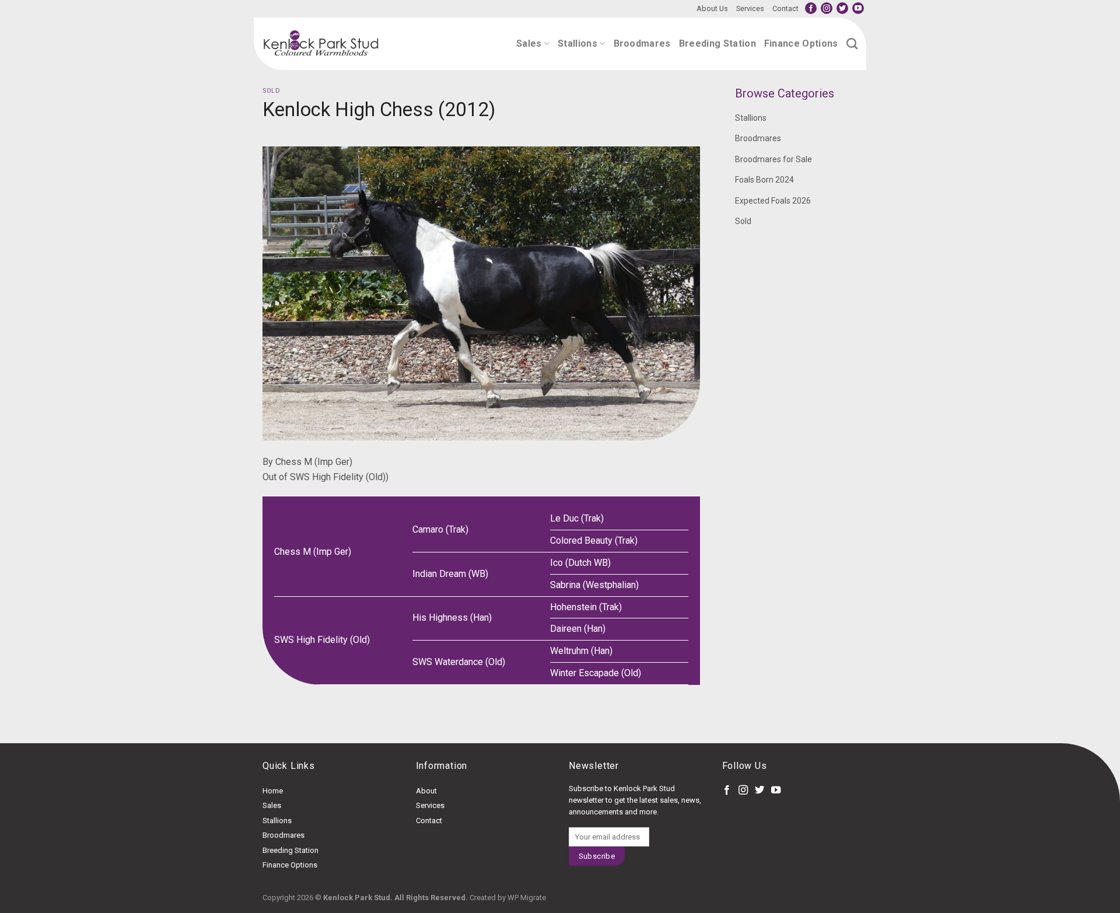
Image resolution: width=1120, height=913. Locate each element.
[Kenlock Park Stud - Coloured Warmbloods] (320, 44)
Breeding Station (717, 43)
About (426, 790)
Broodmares (642, 43)
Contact (785, 8)
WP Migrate (527, 897)
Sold (271, 91)
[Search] (852, 43)
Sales (529, 43)
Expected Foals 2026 (773, 200)
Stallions (577, 43)
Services (750, 8)
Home (272, 790)
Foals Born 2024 (764, 179)
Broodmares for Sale (773, 159)
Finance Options (801, 43)
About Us (712, 8)
